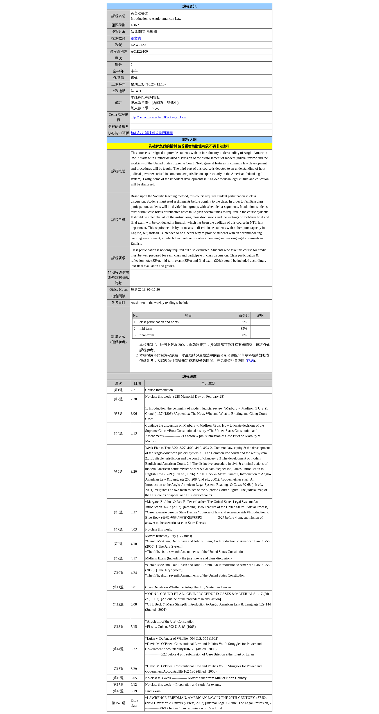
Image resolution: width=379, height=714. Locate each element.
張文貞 (136, 38)
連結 (250, 360)
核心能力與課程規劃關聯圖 (152, 133)
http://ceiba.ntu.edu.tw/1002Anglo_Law (158, 117)
